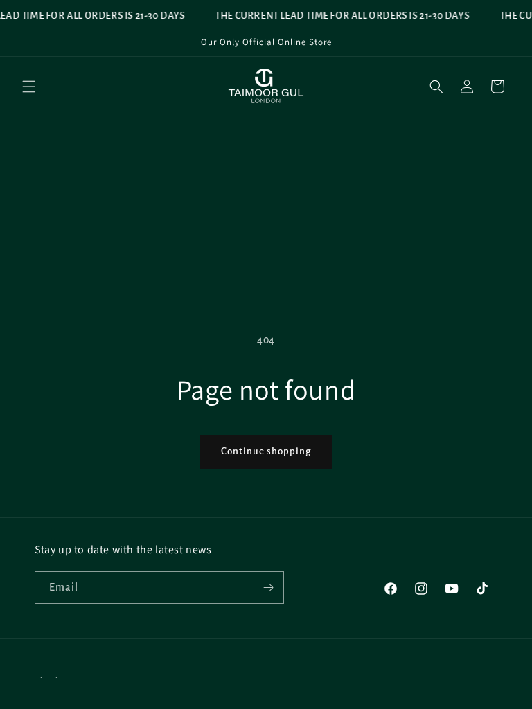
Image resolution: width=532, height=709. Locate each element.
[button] (29, 86)
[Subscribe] (268, 587)
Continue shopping (266, 451)
